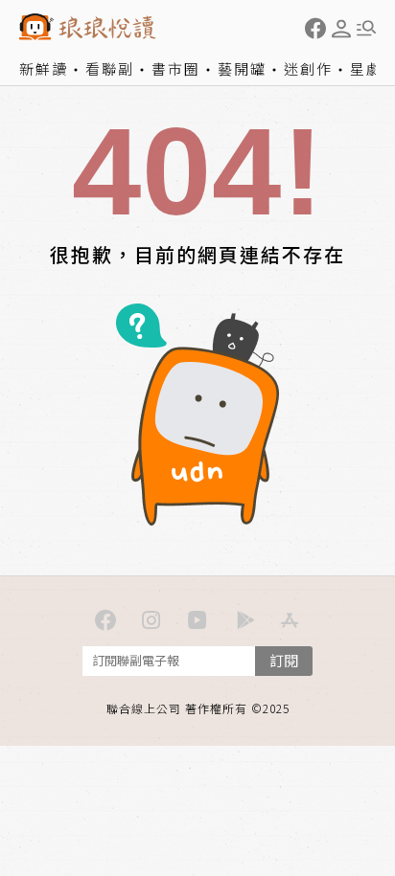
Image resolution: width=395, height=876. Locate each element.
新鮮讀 (43, 68)
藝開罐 (242, 68)
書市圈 (175, 68)
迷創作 (308, 68)
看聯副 (109, 68)
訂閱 (283, 660)
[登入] (341, 28)
